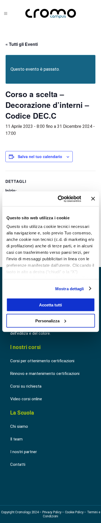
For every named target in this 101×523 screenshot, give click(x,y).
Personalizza (47, 320)
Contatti (17, 464)
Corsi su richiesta (25, 386)
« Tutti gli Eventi (21, 44)
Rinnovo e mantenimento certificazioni (44, 373)
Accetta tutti (50, 305)
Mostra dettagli (69, 288)
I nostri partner (23, 451)
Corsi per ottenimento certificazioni (42, 360)
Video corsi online (26, 398)
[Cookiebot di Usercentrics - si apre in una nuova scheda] (60, 198)
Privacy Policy (51, 512)
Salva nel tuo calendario (40, 156)
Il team (16, 439)
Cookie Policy (74, 512)
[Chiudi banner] (93, 199)
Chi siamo (19, 426)
